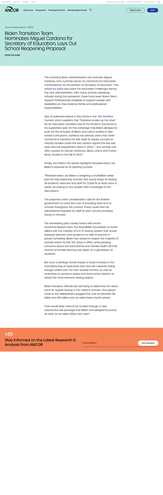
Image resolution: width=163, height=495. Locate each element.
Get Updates (148, 343)
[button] (90, 10)
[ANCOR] (12, 9)
